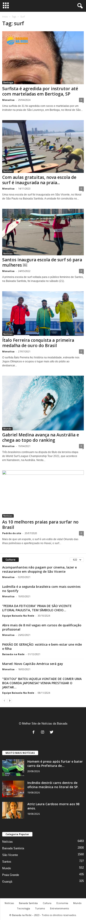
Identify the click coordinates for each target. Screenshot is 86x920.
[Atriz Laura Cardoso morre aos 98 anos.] (13, 810)
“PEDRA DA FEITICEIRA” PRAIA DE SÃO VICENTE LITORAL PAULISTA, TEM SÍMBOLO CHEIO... (37, 608)
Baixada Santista (13, 848)
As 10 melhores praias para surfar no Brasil (40, 524)
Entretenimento (59, 908)
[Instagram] (43, 732)
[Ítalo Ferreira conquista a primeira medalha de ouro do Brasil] (43, 313)
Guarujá (7, 881)
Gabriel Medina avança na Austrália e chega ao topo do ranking (40, 437)
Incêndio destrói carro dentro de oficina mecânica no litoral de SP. (53, 785)
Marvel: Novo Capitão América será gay (32, 664)
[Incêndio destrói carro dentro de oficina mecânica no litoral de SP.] (13, 789)
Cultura (47, 903)
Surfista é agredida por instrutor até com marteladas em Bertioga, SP (40, 91)
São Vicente (10, 855)
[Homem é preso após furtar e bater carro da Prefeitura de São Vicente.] (13, 767)
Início (5, 16)
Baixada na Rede (13, 654)
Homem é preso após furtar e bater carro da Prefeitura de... (55, 763)
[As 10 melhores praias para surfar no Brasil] (43, 494)
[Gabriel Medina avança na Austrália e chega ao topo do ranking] (43, 403)
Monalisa (8, 100)
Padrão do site (11, 533)
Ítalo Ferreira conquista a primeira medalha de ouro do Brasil (38, 342)
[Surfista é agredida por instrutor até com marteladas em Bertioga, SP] (43, 57)
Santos (6, 861)
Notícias (8, 171)
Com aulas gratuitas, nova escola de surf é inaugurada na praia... (39, 180)
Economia (62, 903)
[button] (79, 6)
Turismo (40, 908)
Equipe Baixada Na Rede (18, 615)
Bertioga (8, 82)
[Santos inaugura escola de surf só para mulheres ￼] (43, 232)
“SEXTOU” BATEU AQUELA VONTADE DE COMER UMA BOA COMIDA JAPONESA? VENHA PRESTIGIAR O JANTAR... (42, 683)
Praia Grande (10, 875)
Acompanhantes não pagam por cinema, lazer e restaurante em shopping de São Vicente (39, 569)
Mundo (7, 428)
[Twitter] (52, 732)
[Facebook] (34, 732)
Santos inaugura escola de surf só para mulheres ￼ (42, 262)
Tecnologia (23, 908)
